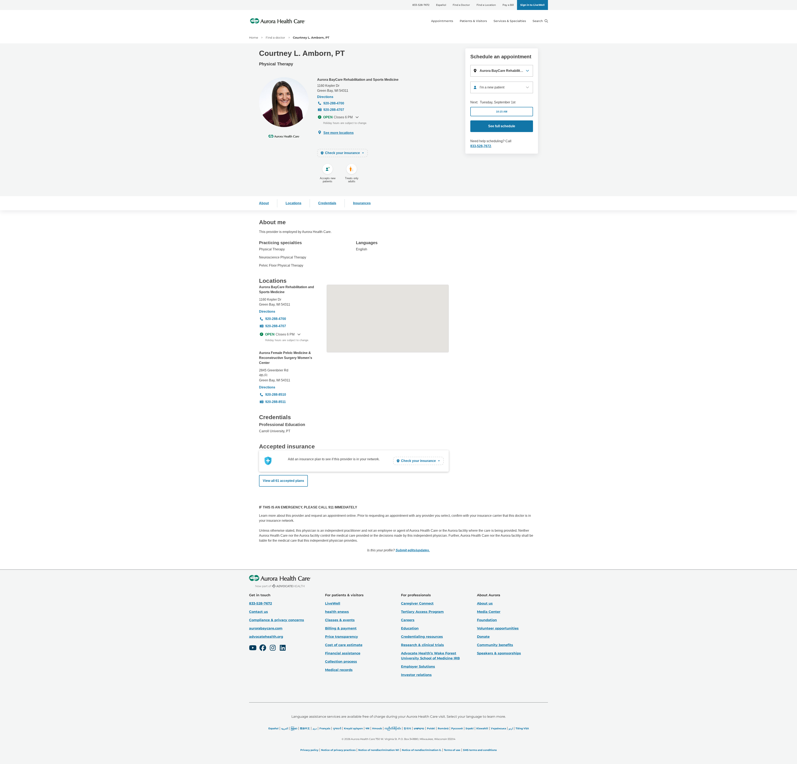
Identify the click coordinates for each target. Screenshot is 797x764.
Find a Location (486, 4)
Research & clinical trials (422, 645)
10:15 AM (501, 111)
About (264, 203)
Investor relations (416, 675)
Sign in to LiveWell (532, 4)
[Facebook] (262, 648)
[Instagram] (272, 648)
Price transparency (341, 637)
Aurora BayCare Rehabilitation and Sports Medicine (357, 79)
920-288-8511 (275, 402)
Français (324, 728)
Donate (483, 637)
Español (441, 4)
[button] (501, 71)
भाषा (367, 728)
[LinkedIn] (282, 648)
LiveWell (332, 603)
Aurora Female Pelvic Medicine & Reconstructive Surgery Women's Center (285, 358)
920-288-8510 (275, 394)
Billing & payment (341, 628)
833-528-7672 (420, 4)
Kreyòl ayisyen (353, 728)
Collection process (341, 662)
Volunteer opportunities (498, 628)
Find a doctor (275, 37)
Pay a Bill (508, 4)
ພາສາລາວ (419, 728)
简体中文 (305, 728)
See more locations (338, 133)
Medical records (339, 670)
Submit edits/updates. (413, 550)
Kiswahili (482, 728)
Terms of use (452, 750)
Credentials (327, 203)
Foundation (487, 620)
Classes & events (340, 620)
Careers (407, 620)
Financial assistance (342, 653)
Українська (498, 728)
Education (410, 628)
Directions (325, 97)
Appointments (442, 21)
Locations (293, 203)
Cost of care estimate (343, 645)
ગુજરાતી (337, 728)
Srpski (470, 728)
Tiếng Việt (522, 728)
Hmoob (377, 728)
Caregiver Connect (417, 603)
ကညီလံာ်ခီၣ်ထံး (393, 728)
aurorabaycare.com (265, 628)
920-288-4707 (333, 109)
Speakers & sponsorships (499, 653)
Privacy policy (309, 750)
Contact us (258, 612)
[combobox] (501, 87)
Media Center (488, 612)
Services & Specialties (510, 21)
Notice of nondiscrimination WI (378, 750)
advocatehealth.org (266, 637)
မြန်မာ (294, 728)
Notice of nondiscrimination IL (421, 750)
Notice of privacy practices (338, 750)
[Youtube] (252, 648)
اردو (511, 728)
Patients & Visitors (473, 21)
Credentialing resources (422, 637)
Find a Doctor (461, 4)
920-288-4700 (333, 103)
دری (315, 728)
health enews (337, 612)
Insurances (362, 203)
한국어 (407, 728)
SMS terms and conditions (480, 750)
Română (443, 728)
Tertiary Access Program (422, 612)
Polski (431, 728)
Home (253, 37)
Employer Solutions (418, 666)
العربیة (284, 728)
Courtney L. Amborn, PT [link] (311, 37)
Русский (457, 728)
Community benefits (495, 645)
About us (485, 603)
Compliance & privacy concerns (276, 620)
